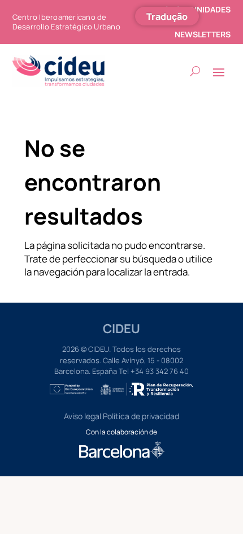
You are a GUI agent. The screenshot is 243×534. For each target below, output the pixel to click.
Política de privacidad (141, 416)
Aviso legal (82, 416)
